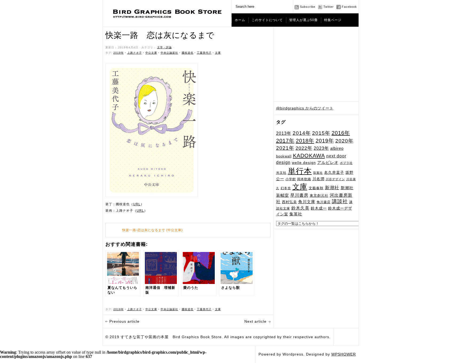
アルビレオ (328, 162)
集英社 (295, 214)
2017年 (285, 141)
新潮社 (332, 187)
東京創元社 (319, 196)
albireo (337, 148)
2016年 (341, 133)
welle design (304, 162)
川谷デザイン (335, 179)
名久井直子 (334, 173)
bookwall (284, 156)
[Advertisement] (316, 64)
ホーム (240, 20)
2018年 (305, 141)
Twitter (328, 6)
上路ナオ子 (134, 52)
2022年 (304, 148)
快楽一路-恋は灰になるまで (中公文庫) (152, 230)
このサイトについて (267, 20)
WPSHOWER (343, 354)
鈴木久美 (300, 208)
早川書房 (299, 195)
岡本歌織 (304, 179)
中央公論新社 (169, 52)
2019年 (325, 141)
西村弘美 (289, 202)
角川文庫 (306, 202)
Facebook (349, 6)
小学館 (290, 179)
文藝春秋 (316, 188)
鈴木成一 (319, 208)
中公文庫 (151, 52)
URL (137, 204)
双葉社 (318, 172)
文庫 (299, 187)
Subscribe (307, 6)
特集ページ (332, 20)
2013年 (283, 133)
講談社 (340, 201)
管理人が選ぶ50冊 (303, 20)
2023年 (321, 148)
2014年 (302, 133)
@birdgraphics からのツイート (304, 108)
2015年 (321, 133)
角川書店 (324, 202)
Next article (255, 321)
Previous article (124, 321)
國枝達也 (187, 52)
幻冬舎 (286, 188)
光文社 (281, 172)
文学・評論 (164, 47)
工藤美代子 (204, 52)
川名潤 (318, 179)
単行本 (300, 171)
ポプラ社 (346, 162)
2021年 (285, 148)
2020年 (344, 141)
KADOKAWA (309, 156)
